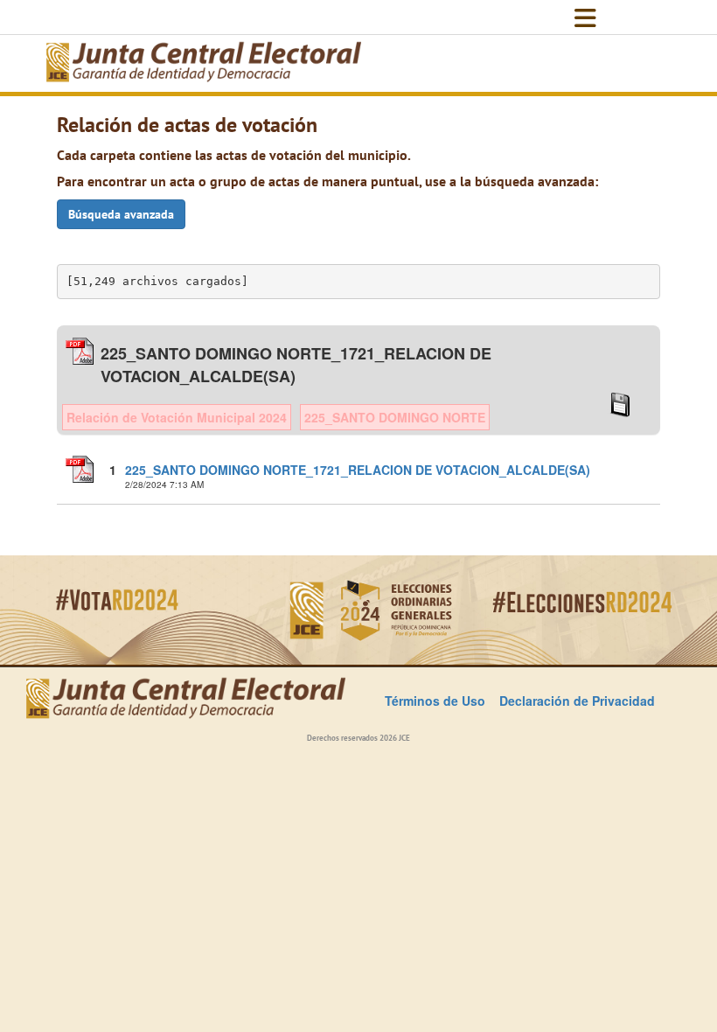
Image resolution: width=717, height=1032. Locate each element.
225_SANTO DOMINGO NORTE (394, 417)
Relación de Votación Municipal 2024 (176, 417)
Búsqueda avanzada (121, 214)
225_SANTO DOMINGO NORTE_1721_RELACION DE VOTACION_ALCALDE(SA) (357, 469)
